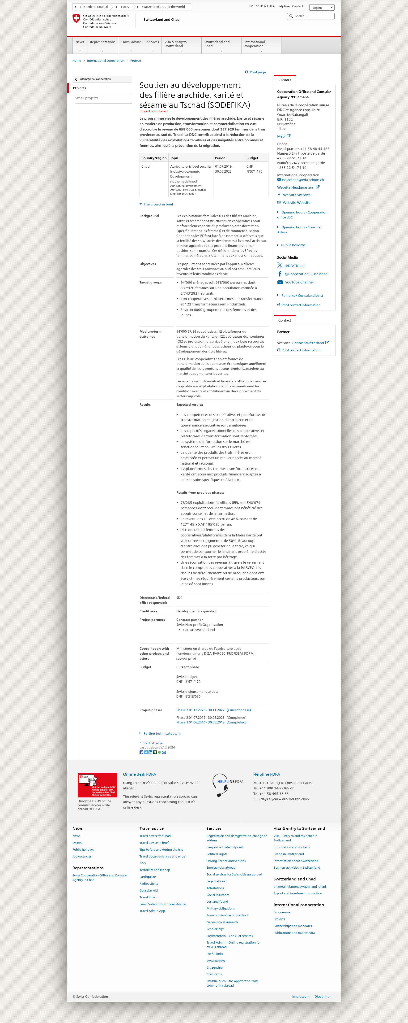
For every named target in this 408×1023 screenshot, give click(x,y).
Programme (282, 912)
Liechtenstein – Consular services (230, 936)
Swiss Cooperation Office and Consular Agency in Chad (100, 878)
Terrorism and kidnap (155, 870)
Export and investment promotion (298, 893)
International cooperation (254, 44)
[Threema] (155, 752)
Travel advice (131, 42)
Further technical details (162, 733)
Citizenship (215, 967)
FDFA (125, 7)
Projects (279, 919)
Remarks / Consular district (302, 295)
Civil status (214, 974)
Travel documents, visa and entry (162, 856)
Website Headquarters (295, 187)
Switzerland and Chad (217, 44)
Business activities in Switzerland (297, 868)
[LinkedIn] (151, 752)
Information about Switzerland (296, 861)
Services (153, 42)
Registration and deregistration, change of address (237, 838)
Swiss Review (216, 960)
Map (281, 136)
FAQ (143, 863)
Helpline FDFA (266, 774)
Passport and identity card (225, 847)
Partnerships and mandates (293, 926)
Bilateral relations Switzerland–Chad (300, 886)
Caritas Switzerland (308, 343)
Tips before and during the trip (161, 849)
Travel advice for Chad (155, 836)
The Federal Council (94, 7)
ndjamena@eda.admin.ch (303, 180)
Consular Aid (149, 890)
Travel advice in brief (154, 843)
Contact (282, 80)
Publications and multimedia (294, 933)
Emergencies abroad (221, 868)
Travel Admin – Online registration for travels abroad (234, 945)
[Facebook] (142, 752)
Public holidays (293, 245)
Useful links (215, 954)
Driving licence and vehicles (226, 861)
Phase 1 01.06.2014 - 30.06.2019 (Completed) (211, 722)
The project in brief (158, 204)
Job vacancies (81, 856)
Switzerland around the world (163, 7)
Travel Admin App (152, 911)
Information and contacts (292, 847)
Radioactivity (149, 883)
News (80, 42)
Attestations (215, 888)
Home (76, 60)
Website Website (296, 195)
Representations (102, 42)
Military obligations (221, 908)
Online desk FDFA (139, 774)
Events (76, 843)
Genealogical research (222, 922)
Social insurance (218, 895)
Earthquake (148, 877)
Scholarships (215, 929)
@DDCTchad (295, 265)
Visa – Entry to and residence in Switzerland (296, 838)
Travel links (147, 897)
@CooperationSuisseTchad (306, 274)
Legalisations (216, 881)
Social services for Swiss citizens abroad (234, 874)
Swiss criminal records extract (227, 915)
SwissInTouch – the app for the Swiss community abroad (232, 983)
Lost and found (217, 902)
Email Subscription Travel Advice (163, 904)
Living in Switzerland (289, 854)
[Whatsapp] (159, 752)
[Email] (164, 752)
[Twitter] (146, 752)
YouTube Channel (299, 282)
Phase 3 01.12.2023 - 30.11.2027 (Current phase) (213, 710)
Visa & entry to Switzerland (176, 44)
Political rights (217, 854)
